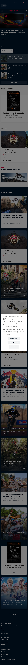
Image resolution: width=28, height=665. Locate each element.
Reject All (14, 346)
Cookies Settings (14, 338)
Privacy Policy (6, 332)
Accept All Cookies (14, 342)
